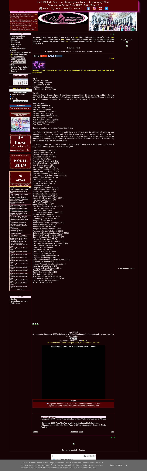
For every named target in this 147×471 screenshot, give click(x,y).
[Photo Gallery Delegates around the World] (38, 65)
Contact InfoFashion (126, 268)
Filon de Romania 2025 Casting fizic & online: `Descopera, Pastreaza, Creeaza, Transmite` (19, 196)
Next (78, 48)
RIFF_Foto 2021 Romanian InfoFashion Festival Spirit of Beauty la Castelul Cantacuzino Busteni (18, 225)
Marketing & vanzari (19, 301)
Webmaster (15, 303)
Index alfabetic (17, 38)
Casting (14, 71)
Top (112, 432)
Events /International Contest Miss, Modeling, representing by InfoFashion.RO (20, 114)
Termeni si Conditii (18, 69)
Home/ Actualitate (18, 36)
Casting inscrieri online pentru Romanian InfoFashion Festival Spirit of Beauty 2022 (18, 213)
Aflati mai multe (116, 465)
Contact (77, 8)
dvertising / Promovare (21, 52)
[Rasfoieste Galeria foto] (63, 24)
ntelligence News (18, 59)
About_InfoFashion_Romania (20, 108)
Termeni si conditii (69, 450)
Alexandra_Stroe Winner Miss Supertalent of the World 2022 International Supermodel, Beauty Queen (19, 219)
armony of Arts (18, 57)
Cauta (57, 8)
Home (35, 432)
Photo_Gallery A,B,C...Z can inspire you (20, 134)
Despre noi (15, 42)
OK (126, 465)
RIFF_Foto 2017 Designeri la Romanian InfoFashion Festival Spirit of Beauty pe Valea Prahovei (19, 236)
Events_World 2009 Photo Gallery (20, 155)
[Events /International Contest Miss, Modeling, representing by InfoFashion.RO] (20, 124)
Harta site (67, 8)
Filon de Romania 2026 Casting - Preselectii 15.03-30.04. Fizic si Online (19, 191)
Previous (71, 48)
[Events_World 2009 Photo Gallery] (20, 162)
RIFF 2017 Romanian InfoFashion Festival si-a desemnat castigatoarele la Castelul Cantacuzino (17, 231)
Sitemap (14, 40)
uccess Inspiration (19, 54)
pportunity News (18, 61)
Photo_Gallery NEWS (20, 185)
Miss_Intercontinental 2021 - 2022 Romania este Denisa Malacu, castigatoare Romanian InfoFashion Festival (18, 208)
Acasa (45, 8)
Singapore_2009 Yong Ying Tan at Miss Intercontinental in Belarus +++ (70, 423)
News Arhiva (16, 44)
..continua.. (20, 289)
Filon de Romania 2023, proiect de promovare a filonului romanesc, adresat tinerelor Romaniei (19, 201)
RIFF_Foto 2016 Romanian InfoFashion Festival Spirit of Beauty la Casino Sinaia (18, 241)
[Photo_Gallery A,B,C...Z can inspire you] (20, 144)
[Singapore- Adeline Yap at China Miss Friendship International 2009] (73, 404)
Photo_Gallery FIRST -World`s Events (94, 37)
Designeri (15, 46)
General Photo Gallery (20, 67)
